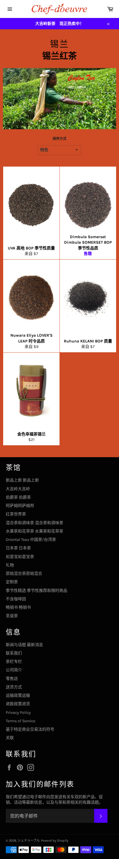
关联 (10, 737)
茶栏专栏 (14, 661)
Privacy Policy (18, 712)
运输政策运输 (18, 695)
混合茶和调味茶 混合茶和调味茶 (34, 522)
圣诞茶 (12, 615)
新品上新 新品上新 (22, 480)
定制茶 (12, 581)
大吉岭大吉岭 (18, 488)
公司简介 (14, 669)
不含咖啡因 (16, 599)
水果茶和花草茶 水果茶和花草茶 (34, 531)
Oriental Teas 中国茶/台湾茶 (31, 539)
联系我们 (14, 653)
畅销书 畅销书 (18, 607)
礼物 (10, 565)
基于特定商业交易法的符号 (30, 729)
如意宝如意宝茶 (20, 556)
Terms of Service (20, 720)
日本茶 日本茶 (18, 548)
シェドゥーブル (29, 840)
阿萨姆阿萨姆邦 (20, 505)
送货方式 (14, 687)
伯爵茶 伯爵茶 (18, 497)
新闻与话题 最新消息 (24, 644)
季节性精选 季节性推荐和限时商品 (36, 590)
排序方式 (59, 139)
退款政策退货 (18, 703)
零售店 (12, 678)
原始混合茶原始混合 (24, 573)
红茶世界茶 (16, 514)
